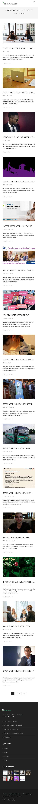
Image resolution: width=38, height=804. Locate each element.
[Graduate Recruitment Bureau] (19, 389)
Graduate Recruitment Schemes (18, 359)
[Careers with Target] (5, 778)
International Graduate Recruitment (19, 582)
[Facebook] (4, 799)
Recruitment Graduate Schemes (18, 270)
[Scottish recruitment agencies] (16, 778)
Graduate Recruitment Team (16, 626)
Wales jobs (7, 737)
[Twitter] (8, 799)
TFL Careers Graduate (10, 721)
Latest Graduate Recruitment (17, 226)
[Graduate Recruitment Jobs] (19, 433)
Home (15, 13)
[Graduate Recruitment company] (19, 656)
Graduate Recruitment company (18, 671)
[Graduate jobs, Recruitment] (19, 522)
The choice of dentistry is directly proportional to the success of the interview (19, 48)
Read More (6, 63)
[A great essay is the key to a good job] (19, 77)
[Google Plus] (13, 799)
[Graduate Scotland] (22, 778)
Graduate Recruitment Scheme (18, 493)
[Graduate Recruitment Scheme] (19, 478)
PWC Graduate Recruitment (16, 315)
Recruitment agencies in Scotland (13, 733)
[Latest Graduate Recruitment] (19, 211)
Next (24, 694)
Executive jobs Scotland (11, 729)
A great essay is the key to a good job (19, 93)
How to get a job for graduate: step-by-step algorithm (19, 137)
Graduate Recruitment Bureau (18, 404)
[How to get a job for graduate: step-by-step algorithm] (19, 122)
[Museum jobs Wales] (28, 773)
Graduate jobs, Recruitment (17, 537)
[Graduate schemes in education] (10, 778)
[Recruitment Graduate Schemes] (19, 255)
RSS (5, 760)
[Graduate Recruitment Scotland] (19, 166)
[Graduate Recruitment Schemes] (19, 344)
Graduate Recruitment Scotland (19, 181)
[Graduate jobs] (10, 3)
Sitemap (6, 756)
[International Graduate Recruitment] (19, 567)
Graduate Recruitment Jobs (16, 448)
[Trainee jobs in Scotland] (5, 773)
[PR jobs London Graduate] (10, 773)
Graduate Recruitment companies (13, 725)
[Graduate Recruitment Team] (19, 611)
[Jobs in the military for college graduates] (16, 773)
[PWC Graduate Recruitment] (19, 300)
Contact (6, 752)
